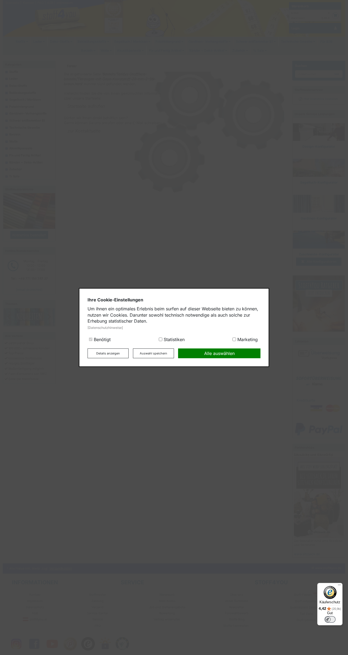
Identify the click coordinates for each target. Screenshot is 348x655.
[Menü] (339, 586)
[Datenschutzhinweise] (105, 328)
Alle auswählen (219, 353)
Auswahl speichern (153, 353)
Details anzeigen (108, 353)
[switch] (330, 619)
